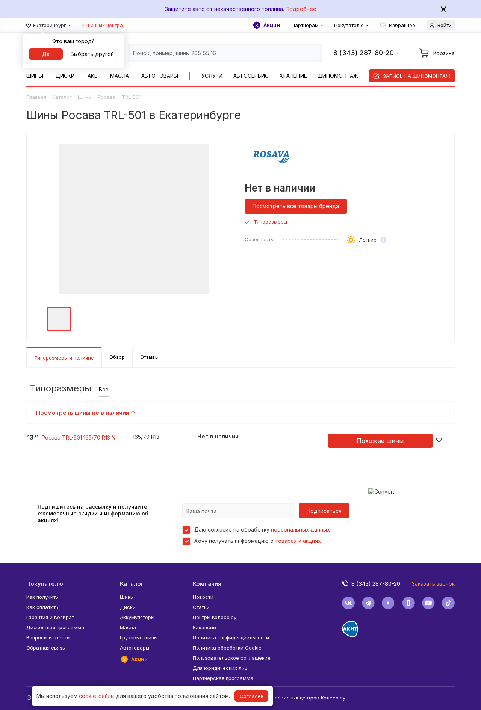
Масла (119, 76)
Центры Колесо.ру (214, 617)
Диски (65, 76)
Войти (444, 25)
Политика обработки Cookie (227, 648)
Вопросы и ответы (48, 637)
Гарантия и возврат (50, 617)
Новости (203, 597)
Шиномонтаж (338, 76)
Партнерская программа (223, 678)
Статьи (201, 607)
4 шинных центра (102, 25)
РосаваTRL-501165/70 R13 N (78, 437)
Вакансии (204, 627)
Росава (107, 97)
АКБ (93, 76)
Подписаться (324, 511)
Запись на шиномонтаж (417, 76)
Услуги (211, 76)
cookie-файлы (97, 696)
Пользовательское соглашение (232, 658)
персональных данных (300, 529)
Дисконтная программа (55, 627)
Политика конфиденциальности (231, 637)
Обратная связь (45, 648)
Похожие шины (380, 440)
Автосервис (251, 76)
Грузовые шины (138, 637)
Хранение (293, 76)
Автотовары (159, 76)
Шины (34, 76)
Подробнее (301, 9)
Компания (207, 583)
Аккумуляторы (137, 617)
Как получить (42, 597)
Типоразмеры (270, 221)
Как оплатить (42, 607)
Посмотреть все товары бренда (296, 206)
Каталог (62, 97)
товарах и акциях (298, 541)
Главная (36, 97)
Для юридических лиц (220, 668)
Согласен (251, 696)
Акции (271, 25)
